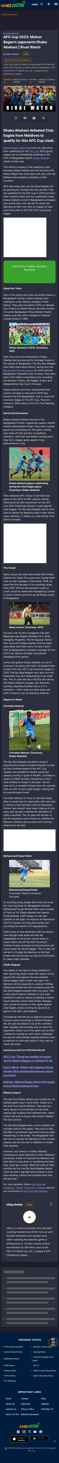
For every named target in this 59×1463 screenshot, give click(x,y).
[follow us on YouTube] (35, 1432)
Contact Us (11, 1409)
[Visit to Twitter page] (51, 1205)
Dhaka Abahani (41, 158)
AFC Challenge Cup (11, 33)
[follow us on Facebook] (18, 1432)
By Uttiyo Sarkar (11, 54)
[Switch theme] (48, 4)
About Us (10, 1404)
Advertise (25, 1404)
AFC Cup (34, 151)
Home (8, 1398)
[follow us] (34, 118)
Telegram (43, 1191)
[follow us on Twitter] (29, 1432)
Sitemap (45, 1404)
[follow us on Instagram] (24, 1432)
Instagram (29, 1187)
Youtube (40, 1187)
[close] (55, 1441)
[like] (15, 118)
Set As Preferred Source (19, 60)
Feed (43, 1398)
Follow (26, 54)
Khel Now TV (47, 1409)
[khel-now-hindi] (56, 4)
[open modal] (53, 1342)
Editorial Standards (30, 1414)
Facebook (8, 1187)
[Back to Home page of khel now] (13, 4)
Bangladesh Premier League (18, 370)
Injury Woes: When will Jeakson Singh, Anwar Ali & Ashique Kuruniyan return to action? (28, 1071)
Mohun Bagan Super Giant (17, 147)
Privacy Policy (27, 1409)
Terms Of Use (12, 1414)
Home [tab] (35, 4)
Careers (24, 1398)
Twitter (19, 1187)
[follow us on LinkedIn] (40, 1432)
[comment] (24, 118)
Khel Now (36, 1184)
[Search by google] (42, 4)
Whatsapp (29, 1191)
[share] (43, 118)
